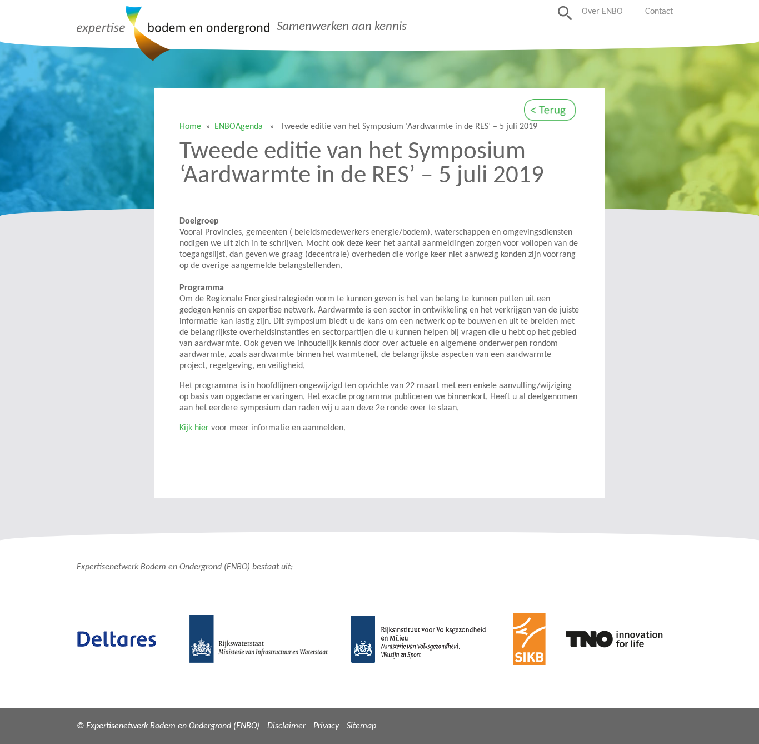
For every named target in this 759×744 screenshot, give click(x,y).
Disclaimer (286, 726)
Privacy (326, 726)
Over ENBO (602, 11)
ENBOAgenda (238, 126)
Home (190, 126)
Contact (659, 11)
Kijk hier (194, 428)
